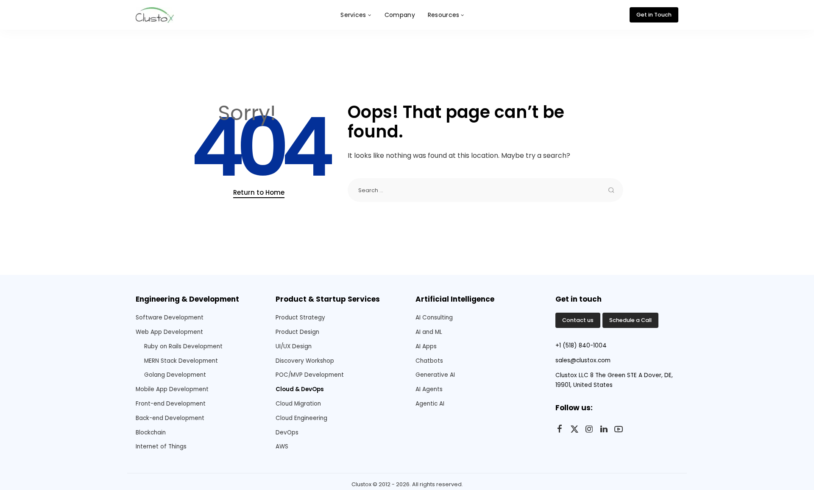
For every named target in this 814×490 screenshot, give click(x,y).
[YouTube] (618, 429)
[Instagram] (589, 429)
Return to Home (258, 192)
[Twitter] (574, 429)
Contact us (578, 320)
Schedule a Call (630, 320)
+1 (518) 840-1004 (581, 346)
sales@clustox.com (582, 360)
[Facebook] (559, 429)
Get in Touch (654, 14)
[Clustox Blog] (155, 15)
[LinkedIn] (604, 429)
